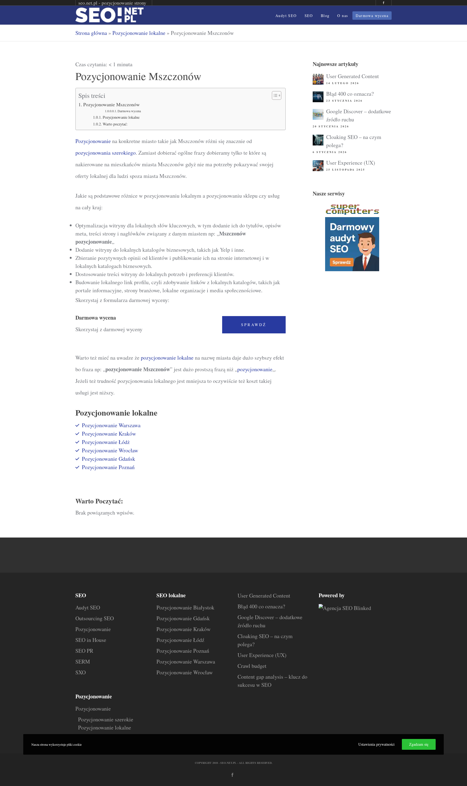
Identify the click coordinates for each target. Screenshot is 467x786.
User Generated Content (352, 76)
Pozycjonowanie (93, 141)
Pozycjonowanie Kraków (109, 433)
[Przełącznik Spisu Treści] (274, 95)
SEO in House (90, 640)
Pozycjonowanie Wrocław (110, 450)
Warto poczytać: (115, 124)
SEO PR (84, 650)
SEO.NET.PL (228, 763)
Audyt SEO (87, 607)
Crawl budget (252, 665)
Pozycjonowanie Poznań (108, 467)
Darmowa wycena (129, 111)
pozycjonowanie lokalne (167, 357)
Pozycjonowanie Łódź (180, 640)
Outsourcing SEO (94, 618)
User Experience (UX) (350, 162)
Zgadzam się (418, 744)
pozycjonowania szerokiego (105, 152)
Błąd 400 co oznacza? (350, 93)
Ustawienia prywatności (376, 744)
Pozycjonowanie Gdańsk (108, 458)
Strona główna (91, 33)
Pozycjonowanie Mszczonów (111, 104)
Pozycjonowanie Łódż (106, 442)
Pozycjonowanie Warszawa (111, 425)
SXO (80, 672)
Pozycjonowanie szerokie (105, 719)
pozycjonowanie (254, 369)
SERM (82, 661)
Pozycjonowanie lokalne (138, 33)
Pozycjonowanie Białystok (185, 607)
